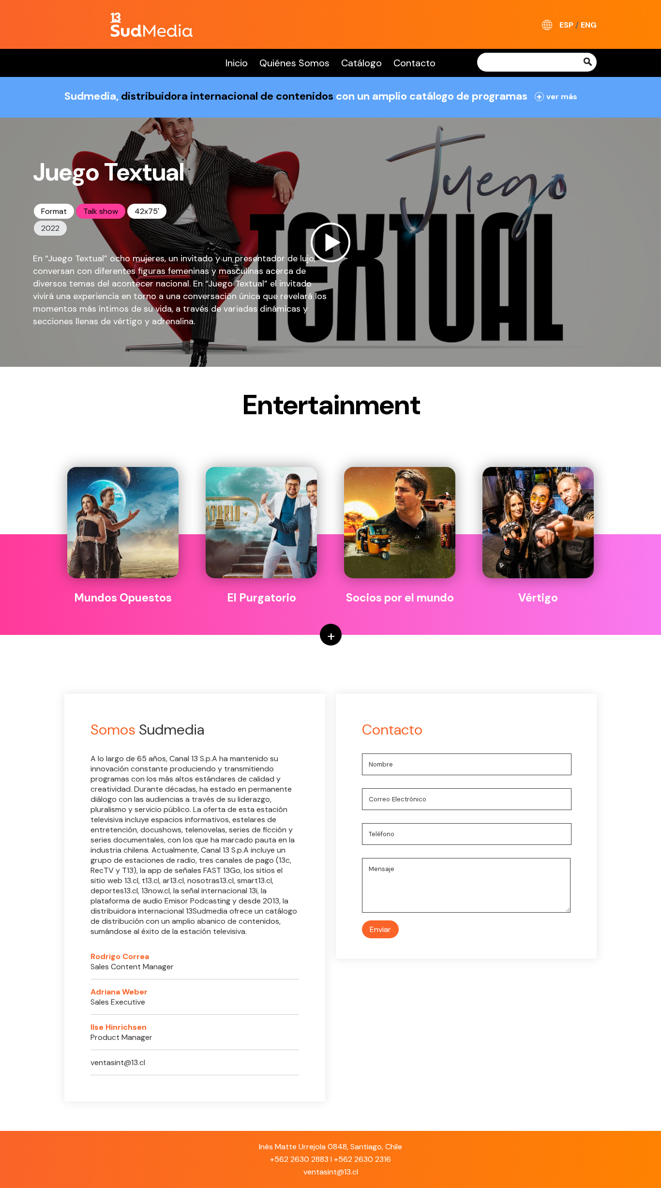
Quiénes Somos (294, 63)
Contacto (414, 63)
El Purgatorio (261, 597)
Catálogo (361, 63)
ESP (566, 25)
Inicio (236, 63)
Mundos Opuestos (123, 597)
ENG (589, 25)
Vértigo (538, 597)
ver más (557, 96)
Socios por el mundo (400, 597)
